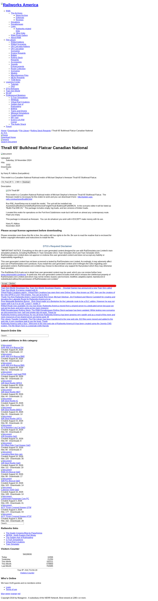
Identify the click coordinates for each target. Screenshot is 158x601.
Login (8, 587)
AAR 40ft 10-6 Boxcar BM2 (13, 356)
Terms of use (11, 589)
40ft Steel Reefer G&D (10, 463)
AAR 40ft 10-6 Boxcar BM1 (13, 365)
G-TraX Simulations (14, 540)
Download (26, 182)
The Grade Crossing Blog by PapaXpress (24, 533)
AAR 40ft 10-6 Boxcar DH (12, 347)
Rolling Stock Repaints (41, 131)
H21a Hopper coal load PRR (13, 374)
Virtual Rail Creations (15, 542)
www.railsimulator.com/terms (13, 275)
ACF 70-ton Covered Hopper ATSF (16, 516)
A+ (2, 133)
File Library (24, 131)
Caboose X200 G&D (10, 490)
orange (14, 594)
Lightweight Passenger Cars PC (15, 499)
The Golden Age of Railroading (19, 537)
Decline (12, 283)
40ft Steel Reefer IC (9, 401)
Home (3, 131)
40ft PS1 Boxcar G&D (10, 481)
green (7, 594)
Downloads (13, 131)
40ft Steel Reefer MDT (10, 392)
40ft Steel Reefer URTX (11, 419)
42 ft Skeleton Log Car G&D (13, 427)
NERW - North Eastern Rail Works (21, 535)
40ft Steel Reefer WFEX (11, 383)
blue (3, 594)
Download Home (8, 137)
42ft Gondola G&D (9, 436)
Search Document (9, 142)
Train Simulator (12, 544)
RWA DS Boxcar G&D (10, 472)
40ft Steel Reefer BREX (11, 410)
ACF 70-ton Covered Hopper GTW (16, 507)
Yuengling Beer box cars (11, 454)
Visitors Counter (27, 573)
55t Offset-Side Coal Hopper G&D (15, 445)
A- (6, 133)
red (19, 594)
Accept (4, 283)
